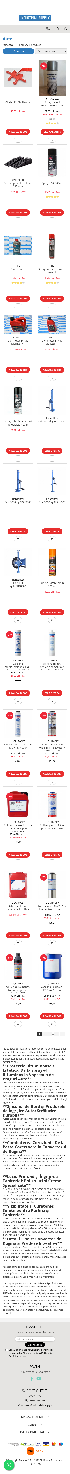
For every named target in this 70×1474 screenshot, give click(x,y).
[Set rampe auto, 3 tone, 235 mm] (18, 162)
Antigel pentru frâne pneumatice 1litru (52, 827)
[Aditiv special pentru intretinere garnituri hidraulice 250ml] (18, 966)
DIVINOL (18, 337)
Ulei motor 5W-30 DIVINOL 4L (18, 342)
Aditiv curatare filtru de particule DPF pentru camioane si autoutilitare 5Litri (18, 828)
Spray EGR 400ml (52, 183)
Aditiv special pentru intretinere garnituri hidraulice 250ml (18, 989)
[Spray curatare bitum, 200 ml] (52, 562)
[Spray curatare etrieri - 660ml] (52, 246)
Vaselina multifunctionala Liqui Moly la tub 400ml (18, 666)
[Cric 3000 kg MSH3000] (18, 481)
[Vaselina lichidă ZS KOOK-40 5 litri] (52, 966)
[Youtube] (38, 1379)
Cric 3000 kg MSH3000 (18, 502)
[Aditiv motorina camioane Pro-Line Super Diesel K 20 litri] (18, 885)
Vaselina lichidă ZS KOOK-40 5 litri (52, 988)
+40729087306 (37, 1400)
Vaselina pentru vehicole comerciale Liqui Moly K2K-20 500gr (52, 666)
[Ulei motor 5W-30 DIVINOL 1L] (52, 324)
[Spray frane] (18, 245)
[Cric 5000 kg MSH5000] (52, 481)
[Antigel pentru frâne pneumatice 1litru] (52, 804)
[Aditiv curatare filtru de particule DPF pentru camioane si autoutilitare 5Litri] (18, 804)
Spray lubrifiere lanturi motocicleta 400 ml (18, 423)
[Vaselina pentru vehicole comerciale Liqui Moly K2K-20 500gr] (52, 643)
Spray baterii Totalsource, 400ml (52, 104)
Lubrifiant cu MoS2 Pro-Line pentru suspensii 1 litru (52, 908)
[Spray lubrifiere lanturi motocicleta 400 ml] (18, 400)
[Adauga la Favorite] (18, 140)
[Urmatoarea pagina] (62, 1034)
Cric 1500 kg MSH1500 (52, 421)
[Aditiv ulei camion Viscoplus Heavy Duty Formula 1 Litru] (52, 724)
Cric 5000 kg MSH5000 (52, 502)
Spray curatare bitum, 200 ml (52, 584)
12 (56, 1033)
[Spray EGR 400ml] (52, 162)
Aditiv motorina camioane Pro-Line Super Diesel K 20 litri (18, 908)
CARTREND (18, 180)
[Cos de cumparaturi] (57, 28)
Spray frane (18, 269)
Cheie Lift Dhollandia (18, 102)
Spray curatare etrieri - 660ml (52, 271)
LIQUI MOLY (18, 660)
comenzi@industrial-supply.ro (37, 1405)
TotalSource (52, 99)
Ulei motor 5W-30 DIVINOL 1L (52, 342)
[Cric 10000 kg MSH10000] (18, 562)
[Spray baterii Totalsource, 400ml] (52, 78)
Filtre (20, 51)
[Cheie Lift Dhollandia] (18, 77)
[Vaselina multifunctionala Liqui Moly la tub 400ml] (18, 643)
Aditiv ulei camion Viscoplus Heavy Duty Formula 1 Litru (52, 747)
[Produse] (5, 29)
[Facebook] (32, 1379)
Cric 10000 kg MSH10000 (18, 584)
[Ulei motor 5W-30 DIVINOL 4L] (18, 324)
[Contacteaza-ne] (48, 28)
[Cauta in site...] (66, 28)
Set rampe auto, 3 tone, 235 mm (18, 185)
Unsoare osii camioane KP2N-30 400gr (18, 746)
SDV (18, 266)
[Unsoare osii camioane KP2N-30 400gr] (18, 724)
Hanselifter (52, 418)
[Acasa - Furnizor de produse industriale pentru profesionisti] (35, 18)
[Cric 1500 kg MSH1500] (52, 400)
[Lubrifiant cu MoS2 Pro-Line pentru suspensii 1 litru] (52, 885)
